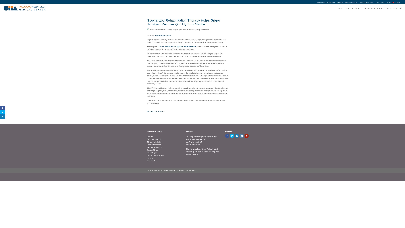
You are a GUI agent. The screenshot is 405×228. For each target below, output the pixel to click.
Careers (340, 2)
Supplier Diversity (153, 150)
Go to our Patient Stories (155, 111)
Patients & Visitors (373, 8)
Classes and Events (154, 139)
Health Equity (380, 2)
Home (340, 8)
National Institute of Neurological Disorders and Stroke (177, 47)
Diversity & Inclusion (154, 142)
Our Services (352, 8)
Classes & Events (351, 2)
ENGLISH (397, 2)
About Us (391, 8)
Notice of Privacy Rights (155, 155)
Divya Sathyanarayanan (163, 35)
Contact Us (321, 2)
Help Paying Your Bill (154, 147)
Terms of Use (151, 161)
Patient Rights (152, 153)
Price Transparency (366, 2)
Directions (331, 2)
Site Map (150, 158)
